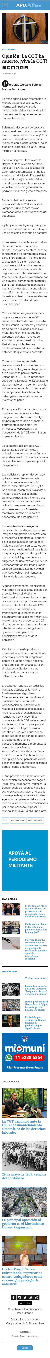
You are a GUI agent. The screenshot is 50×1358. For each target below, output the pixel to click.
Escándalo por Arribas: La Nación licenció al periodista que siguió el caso (35, 1022)
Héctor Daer (17, 820)
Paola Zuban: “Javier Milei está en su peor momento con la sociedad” (36, 928)
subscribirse (25, 1303)
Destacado (9, 49)
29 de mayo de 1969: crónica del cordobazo (24, 1176)
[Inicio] (29, 5)
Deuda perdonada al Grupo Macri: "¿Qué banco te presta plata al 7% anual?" (36, 1005)
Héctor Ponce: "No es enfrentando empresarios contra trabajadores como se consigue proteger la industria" (22, 1276)
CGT (5, 820)
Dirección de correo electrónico (24, 1336)
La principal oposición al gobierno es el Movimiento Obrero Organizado (23, 1223)
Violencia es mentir (36, 978)
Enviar (25, 1348)
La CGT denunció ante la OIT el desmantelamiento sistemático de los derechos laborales (24, 1127)
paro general (35, 820)
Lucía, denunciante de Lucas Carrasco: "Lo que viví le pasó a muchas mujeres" (36, 989)
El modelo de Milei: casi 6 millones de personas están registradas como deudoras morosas (36, 911)
